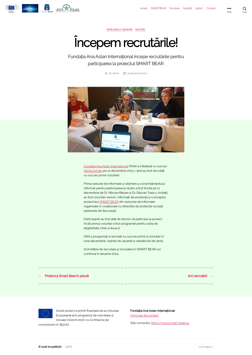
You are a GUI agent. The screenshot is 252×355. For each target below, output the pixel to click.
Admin (115, 73)
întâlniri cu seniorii (120, 29)
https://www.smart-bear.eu (170, 323)
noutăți (140, 29)
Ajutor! (199, 8)
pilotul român (93, 170)
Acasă (143, 8)
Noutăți (187, 8)
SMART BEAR (109, 202)
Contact (211, 8)
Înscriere (175, 8)
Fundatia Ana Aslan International (106, 166)
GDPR (68, 346)
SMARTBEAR (158, 8)
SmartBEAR (55, 346)
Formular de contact (144, 315)
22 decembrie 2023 (137, 73)
